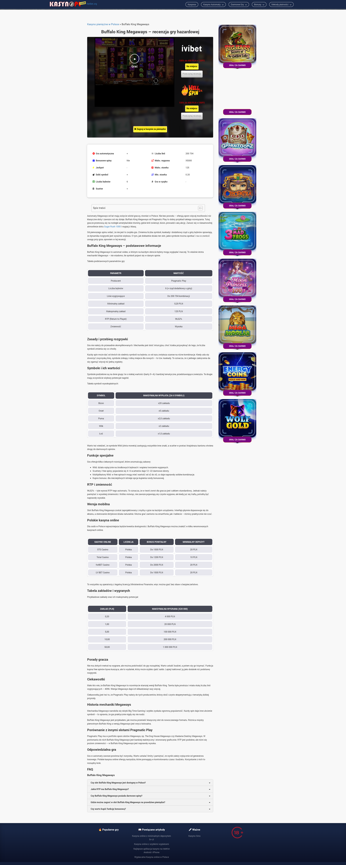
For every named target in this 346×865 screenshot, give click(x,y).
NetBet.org (92, 3)
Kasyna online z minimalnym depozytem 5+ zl (151, 837)
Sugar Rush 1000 (112, 226)
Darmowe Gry (237, 4)
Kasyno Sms (194, 835)
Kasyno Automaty (212, 4)
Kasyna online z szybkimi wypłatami (151, 844)
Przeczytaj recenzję (191, 73)
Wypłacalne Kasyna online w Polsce (151, 857)
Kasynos (192, 4)
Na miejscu (192, 66)
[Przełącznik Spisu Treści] (199, 208)
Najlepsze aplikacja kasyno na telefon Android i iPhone (151, 850)
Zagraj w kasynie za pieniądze (151, 129)
